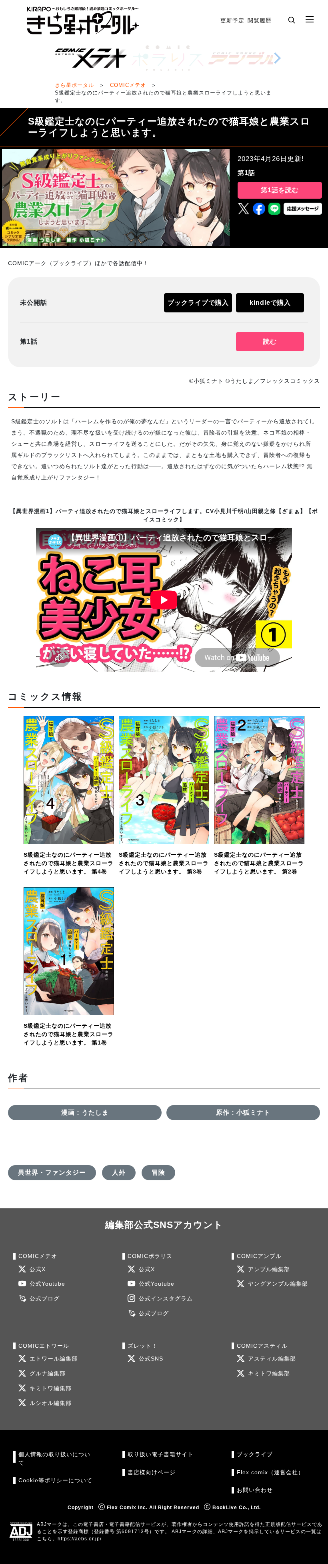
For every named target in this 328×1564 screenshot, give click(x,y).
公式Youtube (47, 1284)
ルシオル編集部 (51, 1403)
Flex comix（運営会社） (270, 1472)
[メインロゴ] (83, 20)
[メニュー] (310, 20)
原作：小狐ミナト (243, 1112)
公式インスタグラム (166, 1299)
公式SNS (151, 1359)
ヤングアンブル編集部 (278, 1284)
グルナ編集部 (48, 1374)
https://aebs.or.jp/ (80, 1539)
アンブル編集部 (269, 1269)
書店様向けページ (152, 1472)
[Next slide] (277, 58)
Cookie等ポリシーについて (55, 1480)
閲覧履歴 (260, 20)
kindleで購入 (270, 302)
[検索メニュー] (292, 20)
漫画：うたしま (85, 1112)
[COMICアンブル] (244, 58)
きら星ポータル (74, 85)
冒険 (158, 1172)
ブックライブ (255, 1454)
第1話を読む (280, 190)
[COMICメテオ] (91, 58)
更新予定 (232, 20)
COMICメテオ (128, 85)
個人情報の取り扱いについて (54, 1458)
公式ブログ (45, 1299)
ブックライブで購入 (198, 302)
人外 (119, 1172)
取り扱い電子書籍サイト (161, 1454)
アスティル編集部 (272, 1359)
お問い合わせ (255, 1490)
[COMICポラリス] (168, 58)
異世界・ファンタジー (52, 1172)
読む (270, 341)
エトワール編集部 (54, 1359)
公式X (38, 1269)
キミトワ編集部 (51, 1388)
